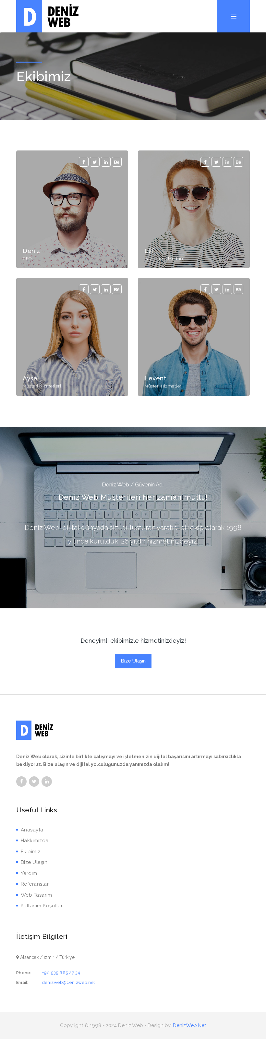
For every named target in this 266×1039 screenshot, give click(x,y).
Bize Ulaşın (133, 661)
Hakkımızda (35, 840)
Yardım (29, 873)
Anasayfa (32, 830)
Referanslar (35, 884)
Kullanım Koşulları (42, 906)
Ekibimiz (31, 851)
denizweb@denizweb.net (68, 982)
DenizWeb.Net (189, 1025)
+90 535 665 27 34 (61, 972)
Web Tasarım (36, 895)
